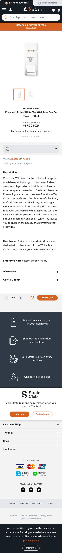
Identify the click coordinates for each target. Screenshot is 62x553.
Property (49, 503)
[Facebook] (23, 489)
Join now (19, 414)
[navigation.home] (32, 9)
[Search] (6, 17)
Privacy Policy (46, 516)
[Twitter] (39, 489)
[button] (3, 10)
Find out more (42, 414)
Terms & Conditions (29, 516)
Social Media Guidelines (31, 519)
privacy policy (31, 540)
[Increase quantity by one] (21, 298)
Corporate (37, 503)
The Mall (13, 503)
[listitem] (31, 322)
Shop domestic (49, 3)
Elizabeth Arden (21, 158)
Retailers (13, 516)
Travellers (24, 503)
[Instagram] (31, 489)
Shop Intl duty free (19, 3)
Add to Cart (47, 298)
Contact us (9, 449)
